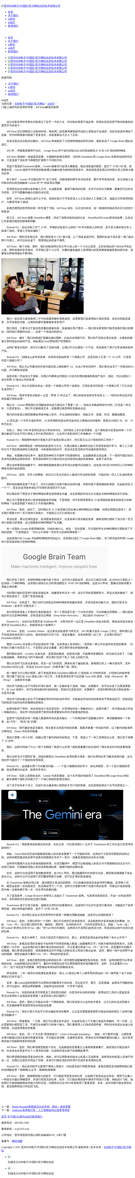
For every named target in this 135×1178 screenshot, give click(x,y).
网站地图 (17, 1141)
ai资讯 (11, 19)
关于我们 (13, 15)
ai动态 (11, 22)
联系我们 (13, 25)
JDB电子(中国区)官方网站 (29, 103)
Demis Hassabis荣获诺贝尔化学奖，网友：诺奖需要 (41, 1106)
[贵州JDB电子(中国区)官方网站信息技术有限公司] (30, 5)
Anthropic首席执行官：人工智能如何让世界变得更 (41, 1110)
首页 (10, 12)
